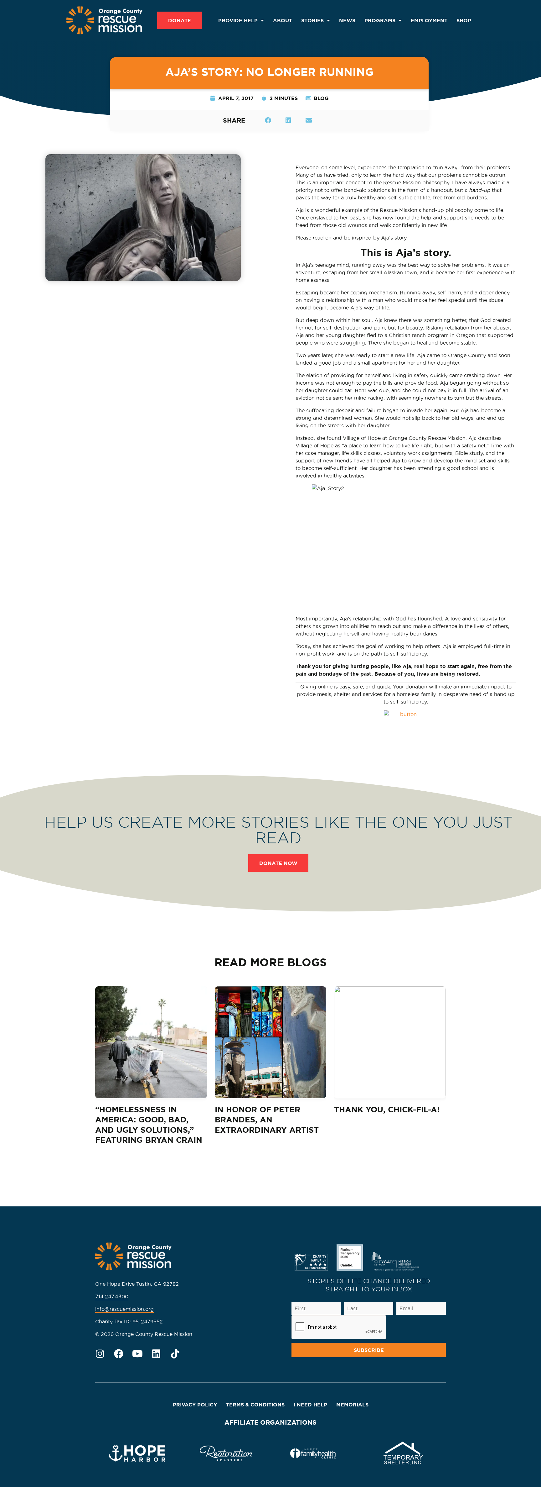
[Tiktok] (175, 1353)
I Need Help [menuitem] (310, 1404)
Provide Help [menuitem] (238, 20)
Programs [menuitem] (379, 20)
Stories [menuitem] (312, 20)
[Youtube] (137, 1353)
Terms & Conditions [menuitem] (255, 1404)
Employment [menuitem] (429, 20)
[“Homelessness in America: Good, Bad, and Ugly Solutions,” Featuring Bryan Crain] (151, 1042)
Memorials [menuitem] (352, 1404)
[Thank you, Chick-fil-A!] (390, 1042)
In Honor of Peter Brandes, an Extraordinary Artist (267, 1119)
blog (321, 98)
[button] (268, 120)
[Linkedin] (156, 1353)
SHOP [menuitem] (463, 20)
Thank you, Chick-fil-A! (387, 1109)
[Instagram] (100, 1353)
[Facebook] (118, 1353)
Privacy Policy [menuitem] (195, 1404)
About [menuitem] (282, 20)
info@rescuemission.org (124, 1309)
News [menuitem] (347, 20)
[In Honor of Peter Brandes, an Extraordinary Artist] (271, 1042)
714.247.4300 (111, 1296)
